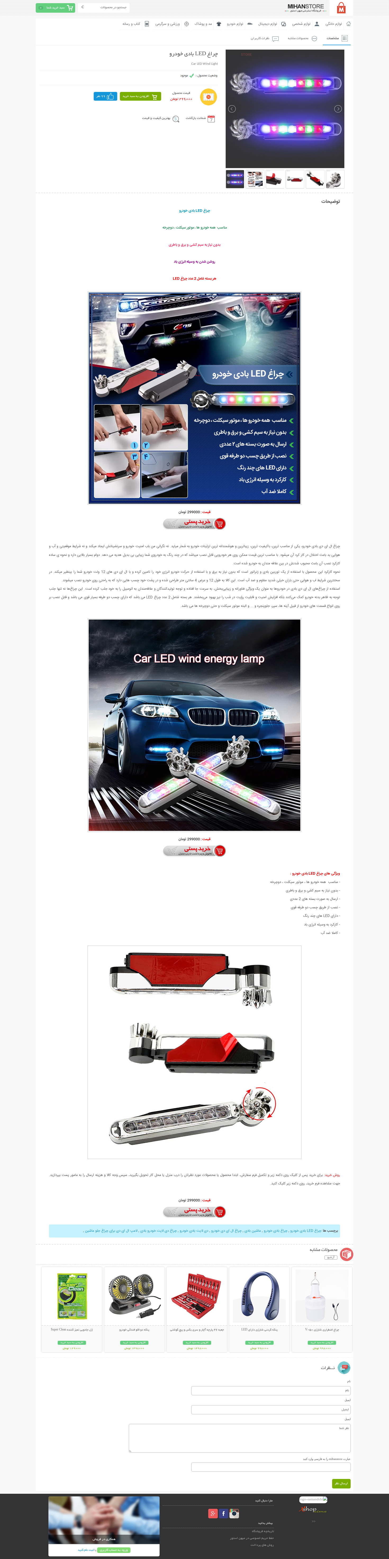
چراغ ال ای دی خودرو (226, 1231)
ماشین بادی (252, 1231)
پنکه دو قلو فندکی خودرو (134, 1330)
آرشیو (330, 1257)
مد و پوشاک (203, 24)
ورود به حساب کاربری (114, 1550)
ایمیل (348, 1400)
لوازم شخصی (301, 24)
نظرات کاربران (260, 38)
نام (349, 1381)
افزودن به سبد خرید (136, 96)
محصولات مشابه (298, 38)
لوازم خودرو (235, 24)
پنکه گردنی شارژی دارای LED (259, 1330)
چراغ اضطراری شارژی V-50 (322, 1330)
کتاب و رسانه (131, 24)
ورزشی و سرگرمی (167, 24)
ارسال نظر (341, 1483)
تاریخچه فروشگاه (263, 1531)
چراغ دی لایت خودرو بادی (158, 1231)
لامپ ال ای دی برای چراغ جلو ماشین (111, 1231)
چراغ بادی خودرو (275, 1231)
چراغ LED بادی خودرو (305, 1231)
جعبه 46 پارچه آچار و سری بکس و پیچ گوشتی (197, 1330)
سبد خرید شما (56, 8)
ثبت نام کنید (86, 1550)
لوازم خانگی (333, 24)
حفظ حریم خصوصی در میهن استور (252, 1538)
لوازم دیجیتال (267, 24)
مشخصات (333, 38)
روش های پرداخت (262, 1545)
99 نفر (100, 96)
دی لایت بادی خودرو (193, 1231)
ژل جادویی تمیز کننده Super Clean (72, 1330)
